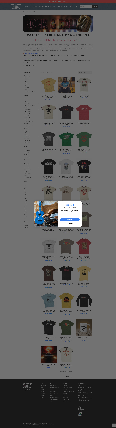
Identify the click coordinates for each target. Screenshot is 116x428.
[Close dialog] (80, 202)
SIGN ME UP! (69, 219)
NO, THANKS (70, 223)
